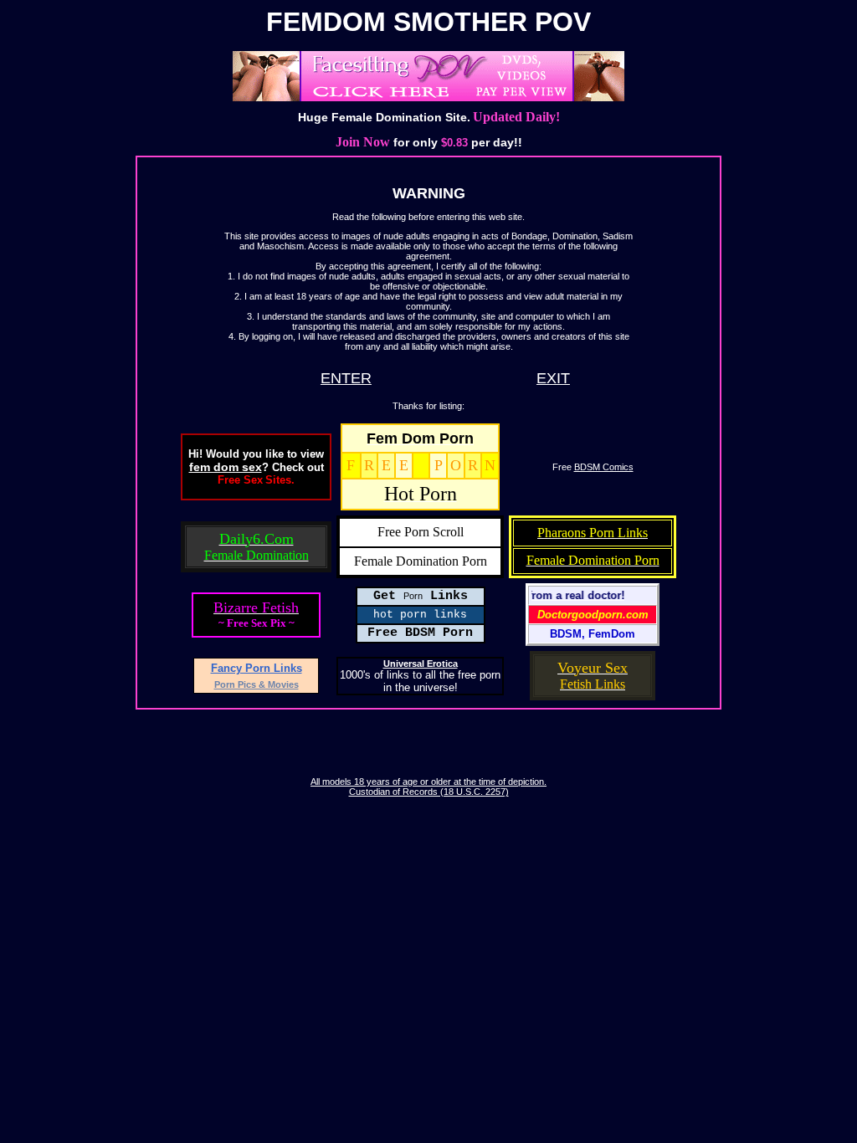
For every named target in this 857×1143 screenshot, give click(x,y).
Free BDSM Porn (420, 633)
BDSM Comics (604, 467)
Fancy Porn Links (256, 668)
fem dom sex (225, 467)
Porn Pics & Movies (256, 684)
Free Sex (240, 480)
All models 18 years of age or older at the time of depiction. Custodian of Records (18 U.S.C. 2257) (428, 787)
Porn (413, 596)
